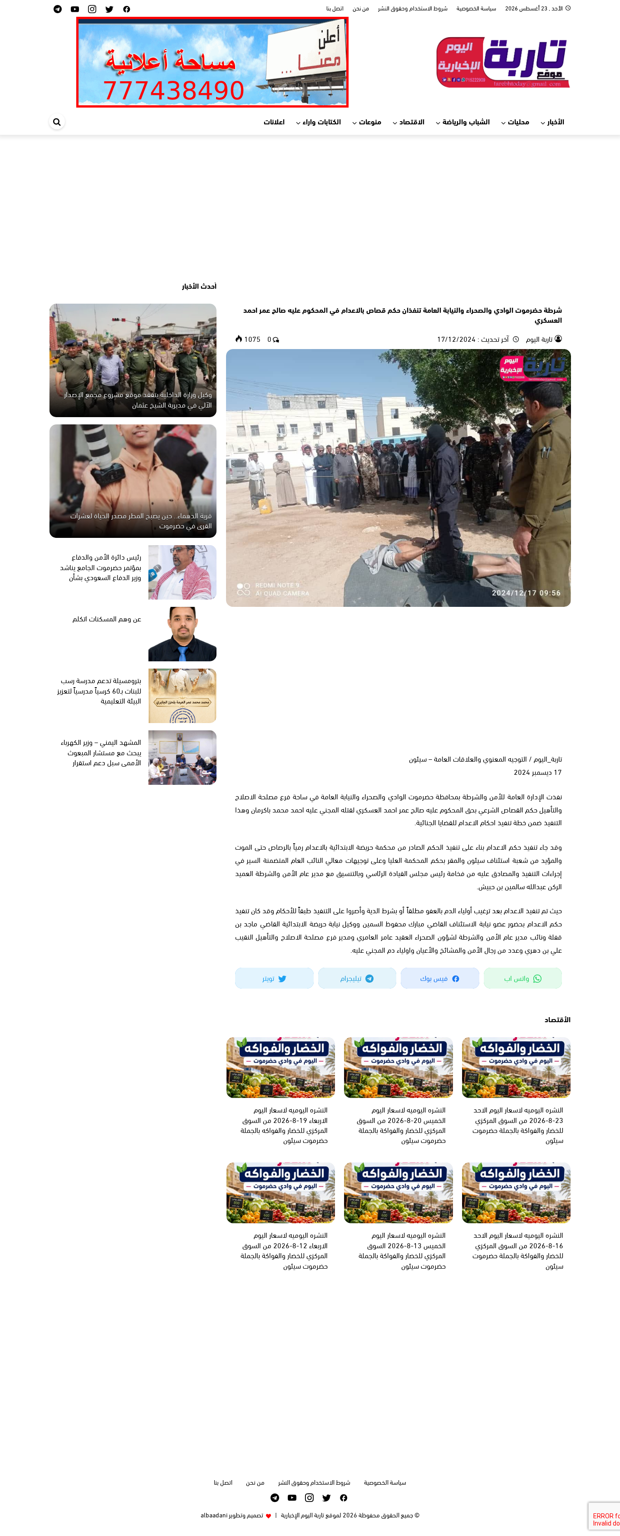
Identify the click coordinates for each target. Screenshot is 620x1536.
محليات (518, 121)
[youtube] (75, 8)
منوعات (370, 121)
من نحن (361, 7)
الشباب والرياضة (466, 121)
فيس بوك (434, 977)
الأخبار (555, 121)
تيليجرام (351, 977)
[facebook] (126, 8)
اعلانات (274, 121)
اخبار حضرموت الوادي (501, 293)
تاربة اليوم (538, 338)
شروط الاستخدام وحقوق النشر (413, 7)
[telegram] (57, 8)
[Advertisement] (310, 207)
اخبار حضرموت (544, 293)
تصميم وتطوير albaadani (232, 1514)
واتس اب (517, 977)
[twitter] (109, 8)
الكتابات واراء (322, 121)
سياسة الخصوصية (476, 7)
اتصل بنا (335, 7)
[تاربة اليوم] (503, 60)
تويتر (269, 977)
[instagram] (92, 8)
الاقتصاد (411, 121)
